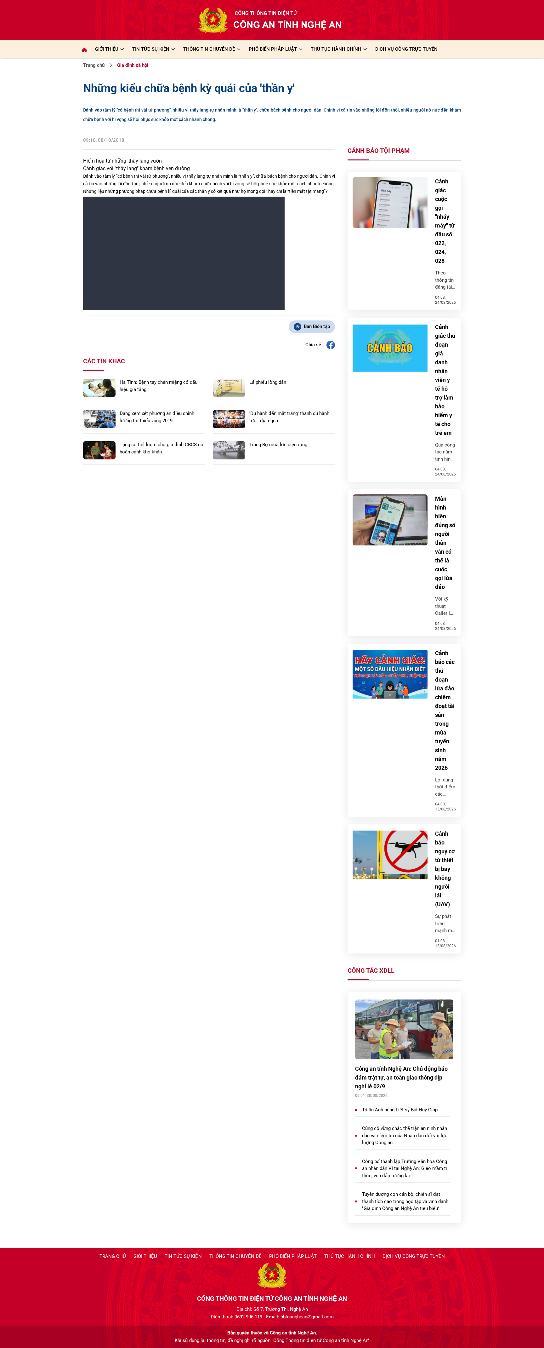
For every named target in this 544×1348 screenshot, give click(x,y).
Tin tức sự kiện (183, 1256)
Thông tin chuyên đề (235, 1256)
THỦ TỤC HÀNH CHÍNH (336, 49)
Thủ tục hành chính (349, 1256)
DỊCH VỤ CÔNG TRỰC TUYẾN (406, 49)
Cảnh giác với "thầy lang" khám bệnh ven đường (136, 168)
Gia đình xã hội (132, 65)
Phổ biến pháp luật (293, 1256)
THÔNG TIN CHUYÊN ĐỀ (209, 49)
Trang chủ (94, 65)
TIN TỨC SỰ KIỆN (150, 49)
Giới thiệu (106, 49)
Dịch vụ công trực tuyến (413, 1256)
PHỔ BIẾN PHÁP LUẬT (273, 49)
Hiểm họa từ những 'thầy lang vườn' (122, 161)
